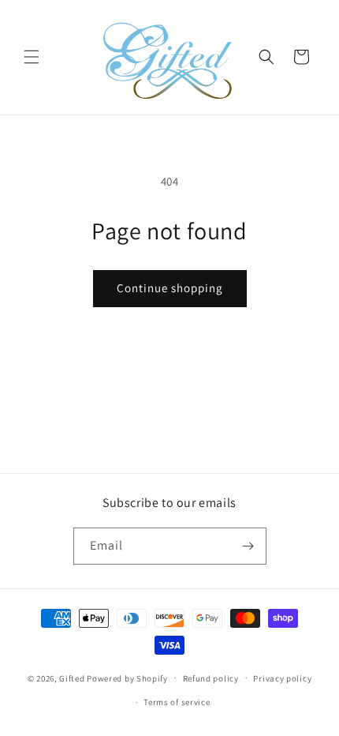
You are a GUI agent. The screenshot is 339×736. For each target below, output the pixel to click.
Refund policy (211, 678)
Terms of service (176, 702)
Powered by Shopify (127, 677)
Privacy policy (282, 678)
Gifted (71, 677)
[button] (31, 56)
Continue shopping (170, 287)
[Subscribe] (248, 546)
